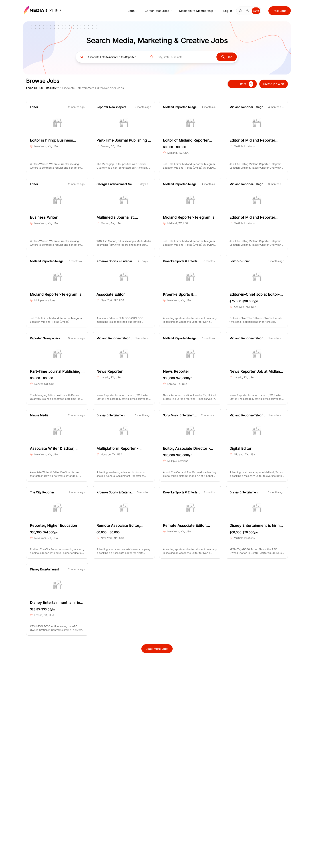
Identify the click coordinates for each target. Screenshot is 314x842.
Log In (227, 11)
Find (229, 57)
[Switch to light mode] (240, 10)
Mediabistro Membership (196, 11)
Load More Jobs (157, 648)
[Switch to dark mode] (247, 10)
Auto (256, 10)
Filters (245, 84)
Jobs (131, 11)
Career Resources (157, 11)
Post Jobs (279, 11)
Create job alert (273, 84)
